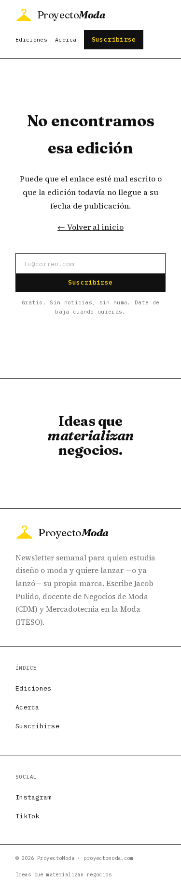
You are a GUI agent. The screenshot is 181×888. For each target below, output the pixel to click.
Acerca (65, 39)
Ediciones (31, 39)
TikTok (27, 816)
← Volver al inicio (90, 227)
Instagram (33, 797)
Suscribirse (114, 39)
